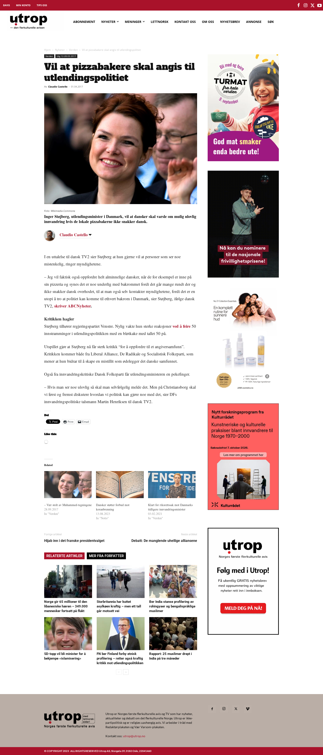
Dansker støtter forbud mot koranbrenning (112, 507)
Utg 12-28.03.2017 (66, 56)
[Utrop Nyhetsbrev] (243, 633)
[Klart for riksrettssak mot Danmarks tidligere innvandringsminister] (172, 484)
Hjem (47, 50)
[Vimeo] (247, 709)
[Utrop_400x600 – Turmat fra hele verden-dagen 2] (243, 159)
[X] (235, 709)
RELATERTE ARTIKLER (64, 556)
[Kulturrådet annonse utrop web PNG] (243, 508)
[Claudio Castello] (53, 235)
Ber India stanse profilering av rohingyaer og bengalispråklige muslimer (172, 606)
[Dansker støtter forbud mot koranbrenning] (119, 484)
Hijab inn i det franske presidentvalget (74, 541)
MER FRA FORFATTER (106, 556)
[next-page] (126, 672)
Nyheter (60, 50)
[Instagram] (224, 708)
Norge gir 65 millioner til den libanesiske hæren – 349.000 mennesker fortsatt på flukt (66, 606)
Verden (73, 50)
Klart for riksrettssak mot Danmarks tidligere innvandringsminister (170, 507)
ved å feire (181, 326)
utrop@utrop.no (134, 736)
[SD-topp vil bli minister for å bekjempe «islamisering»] (68, 633)
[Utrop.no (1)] (243, 392)
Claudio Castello (57, 86)
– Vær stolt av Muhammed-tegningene (68, 505)
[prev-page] (119, 672)
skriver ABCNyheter (72, 306)
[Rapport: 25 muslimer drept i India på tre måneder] (173, 633)
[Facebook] (212, 709)
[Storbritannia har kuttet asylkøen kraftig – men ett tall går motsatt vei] (121, 581)
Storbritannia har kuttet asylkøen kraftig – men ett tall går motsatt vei (119, 606)
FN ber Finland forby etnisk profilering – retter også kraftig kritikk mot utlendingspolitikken (120, 658)
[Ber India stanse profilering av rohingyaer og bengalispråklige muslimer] (173, 581)
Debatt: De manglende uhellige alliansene (164, 541)
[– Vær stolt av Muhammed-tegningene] (68, 484)
